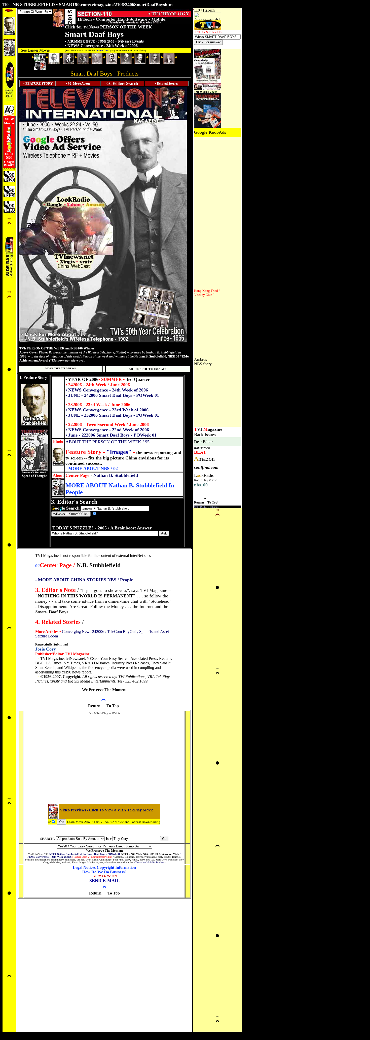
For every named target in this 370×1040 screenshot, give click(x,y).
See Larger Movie (35, 50)
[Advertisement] (209, 212)
